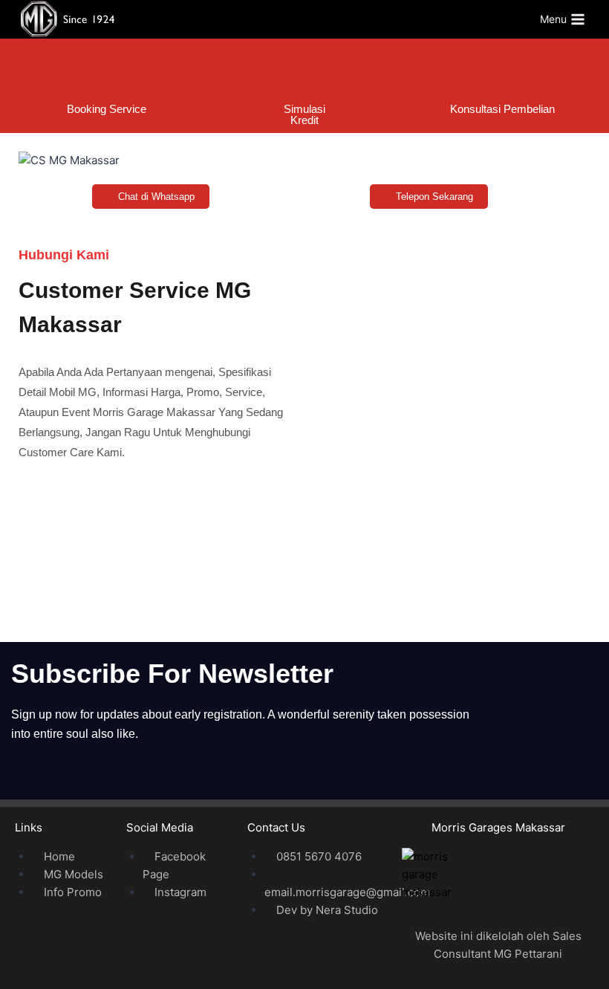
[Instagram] (387, 525)
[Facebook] (222, 525)
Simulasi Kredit (304, 114)
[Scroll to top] (573, 952)
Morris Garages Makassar (498, 827)
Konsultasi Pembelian (502, 109)
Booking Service (106, 109)
